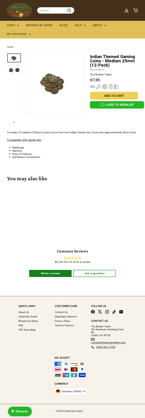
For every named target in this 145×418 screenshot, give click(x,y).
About (98, 25)
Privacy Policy (63, 321)
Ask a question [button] (95, 273)
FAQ (21, 325)
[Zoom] (54, 83)
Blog (64, 25)
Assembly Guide (28, 316)
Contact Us (61, 312)
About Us (24, 312)
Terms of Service (64, 325)
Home (10, 46)
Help (79, 25)
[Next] (14, 121)
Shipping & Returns (66, 316)
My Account (17, 34)
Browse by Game (39, 25)
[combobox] (55, 10)
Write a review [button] (50, 273)
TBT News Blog (27, 329)
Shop (11, 25)
